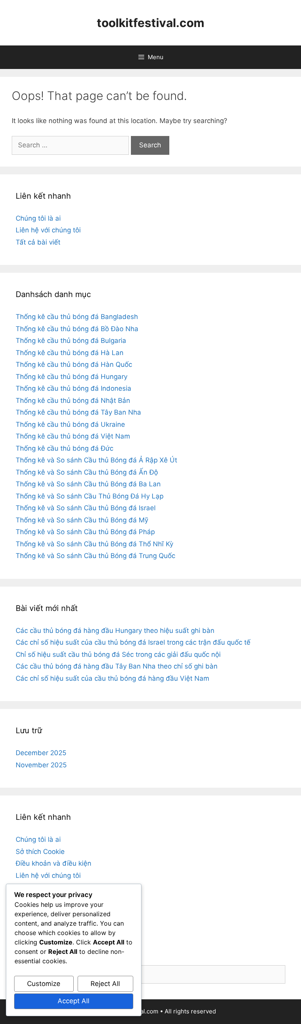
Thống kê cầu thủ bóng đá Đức (64, 448)
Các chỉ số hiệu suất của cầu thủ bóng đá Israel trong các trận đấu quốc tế (133, 642)
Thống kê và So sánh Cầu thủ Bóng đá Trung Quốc (95, 556)
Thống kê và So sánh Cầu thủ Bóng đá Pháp (85, 532)
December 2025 (41, 753)
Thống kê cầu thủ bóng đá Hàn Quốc (74, 364)
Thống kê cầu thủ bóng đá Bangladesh (77, 317)
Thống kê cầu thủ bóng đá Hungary (71, 377)
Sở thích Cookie (40, 851)
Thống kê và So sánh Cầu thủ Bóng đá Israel (86, 508)
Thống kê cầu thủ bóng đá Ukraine (70, 424)
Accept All (73, 1001)
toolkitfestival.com (150, 23)
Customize (43, 984)
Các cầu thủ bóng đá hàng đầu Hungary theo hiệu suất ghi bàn (115, 630)
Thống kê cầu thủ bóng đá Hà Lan (69, 353)
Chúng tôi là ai (38, 218)
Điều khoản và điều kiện (53, 863)
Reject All (105, 984)
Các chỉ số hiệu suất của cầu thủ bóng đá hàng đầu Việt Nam (112, 678)
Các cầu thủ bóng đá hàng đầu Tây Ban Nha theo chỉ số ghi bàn (117, 666)
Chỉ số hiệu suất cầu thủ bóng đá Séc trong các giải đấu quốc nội (118, 654)
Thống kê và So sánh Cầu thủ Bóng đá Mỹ (82, 520)
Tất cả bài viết (38, 242)
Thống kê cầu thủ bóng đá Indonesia (73, 388)
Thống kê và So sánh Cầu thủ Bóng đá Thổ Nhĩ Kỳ (94, 544)
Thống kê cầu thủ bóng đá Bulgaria (71, 340)
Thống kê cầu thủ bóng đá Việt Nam (73, 436)
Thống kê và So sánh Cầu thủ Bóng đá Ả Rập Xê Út (96, 460)
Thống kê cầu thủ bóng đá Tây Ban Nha (78, 412)
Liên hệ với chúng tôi (48, 230)
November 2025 (41, 765)
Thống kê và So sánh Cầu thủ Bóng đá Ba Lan (88, 484)
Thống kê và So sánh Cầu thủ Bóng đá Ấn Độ (87, 472)
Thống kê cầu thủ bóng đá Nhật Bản (73, 400)
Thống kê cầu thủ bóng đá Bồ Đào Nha (77, 329)
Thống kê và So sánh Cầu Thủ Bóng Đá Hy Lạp (89, 496)
